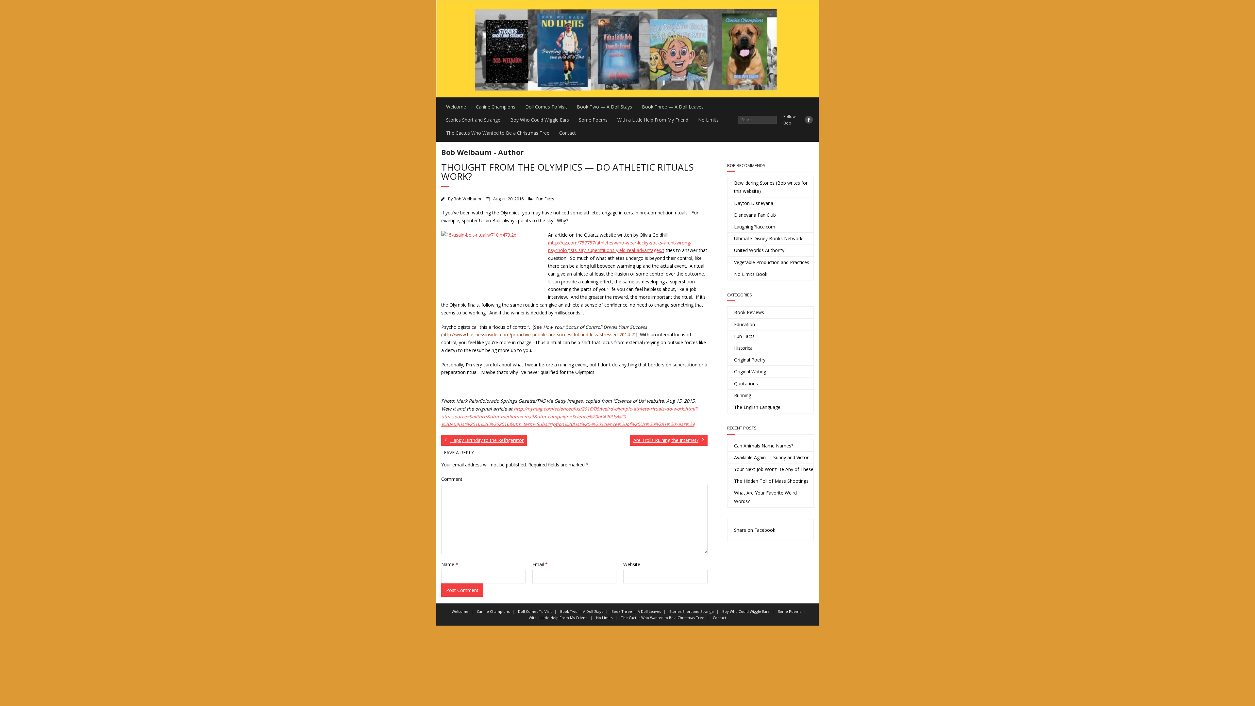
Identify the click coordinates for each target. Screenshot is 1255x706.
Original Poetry (749, 360)
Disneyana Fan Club (755, 215)
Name (449, 564)
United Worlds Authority (759, 250)
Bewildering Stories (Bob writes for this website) (771, 187)
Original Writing (750, 371)
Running (742, 395)
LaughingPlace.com (754, 227)
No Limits (708, 120)
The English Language (757, 407)
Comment (451, 479)
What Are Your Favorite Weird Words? (765, 497)
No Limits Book (750, 274)
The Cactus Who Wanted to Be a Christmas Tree (497, 133)
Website (631, 564)
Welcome (456, 107)
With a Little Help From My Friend (652, 120)
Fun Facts (545, 199)
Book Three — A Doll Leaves (673, 107)
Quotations (746, 383)
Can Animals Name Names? (763, 446)
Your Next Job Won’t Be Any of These (773, 469)
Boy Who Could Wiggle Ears (539, 120)
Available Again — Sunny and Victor (771, 457)
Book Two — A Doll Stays (604, 107)
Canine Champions (495, 107)
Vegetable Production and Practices (771, 262)
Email (540, 564)
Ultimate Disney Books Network (768, 238)
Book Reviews (749, 312)
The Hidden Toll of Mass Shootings (771, 481)
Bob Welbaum (467, 199)
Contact (567, 133)
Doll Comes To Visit (546, 107)
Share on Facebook (754, 530)
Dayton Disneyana (753, 203)
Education (744, 324)
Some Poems (593, 120)
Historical (744, 348)
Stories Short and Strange (473, 120)
